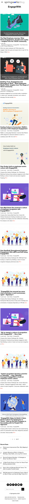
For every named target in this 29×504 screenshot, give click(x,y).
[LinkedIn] (16, 485)
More (8, 52)
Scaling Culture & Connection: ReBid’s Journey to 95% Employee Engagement (13, 128)
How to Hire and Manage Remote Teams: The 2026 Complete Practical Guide (15, 468)
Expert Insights (22, 499)
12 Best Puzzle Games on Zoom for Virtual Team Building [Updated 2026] (15, 463)
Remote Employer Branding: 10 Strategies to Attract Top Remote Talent (14, 458)
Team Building (20, 497)
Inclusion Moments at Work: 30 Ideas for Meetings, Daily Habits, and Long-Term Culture (15, 453)
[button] (22, 489)
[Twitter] (10, 485)
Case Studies (15, 500)
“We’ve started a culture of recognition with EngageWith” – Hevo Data (13, 333)
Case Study (9, 130)
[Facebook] (8, 485)
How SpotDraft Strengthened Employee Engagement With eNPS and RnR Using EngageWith (14, 252)
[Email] (21, 485)
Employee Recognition (10, 497)
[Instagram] (13, 485)
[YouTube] (18, 485)
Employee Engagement (6, 44)
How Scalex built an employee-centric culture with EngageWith (13, 167)
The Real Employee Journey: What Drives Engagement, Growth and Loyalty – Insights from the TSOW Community (14, 39)
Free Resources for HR (11, 499)
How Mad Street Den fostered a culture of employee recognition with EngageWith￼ (13, 209)
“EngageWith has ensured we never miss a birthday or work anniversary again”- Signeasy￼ (12, 293)
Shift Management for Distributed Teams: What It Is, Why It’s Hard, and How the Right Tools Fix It (15, 473)
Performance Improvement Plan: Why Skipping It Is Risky (15, 447)
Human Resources (8, 46)
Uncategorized (9, 91)
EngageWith (16, 44)
